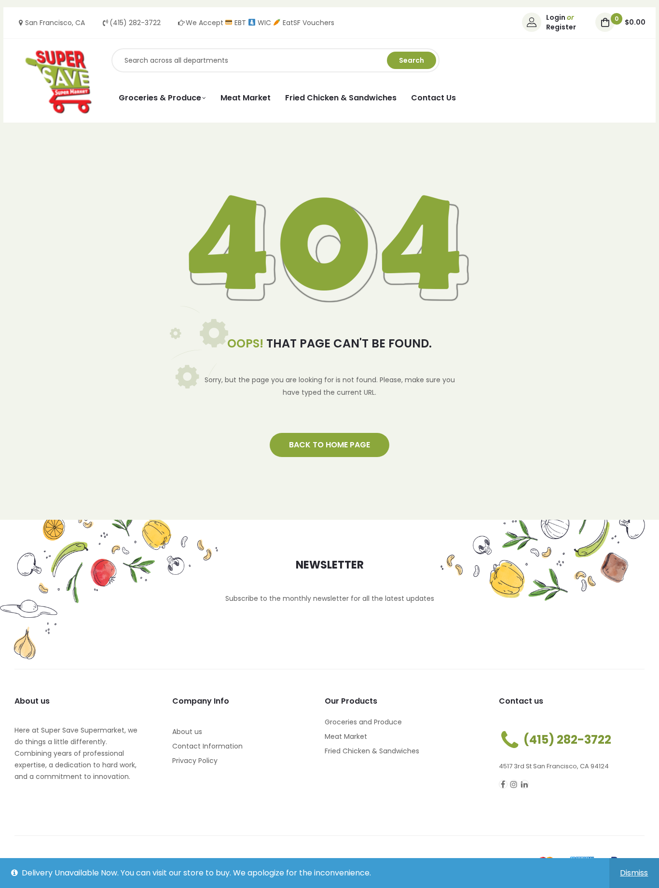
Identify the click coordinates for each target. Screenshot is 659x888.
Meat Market (346, 736)
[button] (329, 445)
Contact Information (207, 746)
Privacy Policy (195, 760)
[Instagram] (513, 784)
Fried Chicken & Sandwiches (372, 751)
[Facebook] (503, 784)
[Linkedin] (524, 784)
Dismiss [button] (634, 872)
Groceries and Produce (363, 722)
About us (187, 731)
